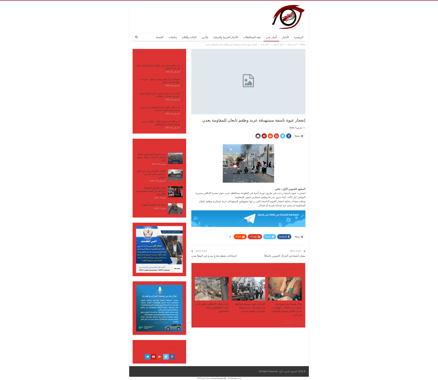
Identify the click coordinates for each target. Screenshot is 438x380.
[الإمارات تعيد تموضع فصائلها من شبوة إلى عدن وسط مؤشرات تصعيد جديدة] (248, 288)
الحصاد (159, 37)
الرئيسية (298, 37)
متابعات (172, 37)
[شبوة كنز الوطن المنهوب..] (175, 208)
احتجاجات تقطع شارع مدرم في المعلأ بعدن (214, 255)
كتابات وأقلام (189, 37)
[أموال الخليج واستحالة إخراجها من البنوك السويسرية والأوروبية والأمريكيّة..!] (175, 191)
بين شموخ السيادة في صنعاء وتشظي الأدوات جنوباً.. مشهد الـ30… (151, 157)
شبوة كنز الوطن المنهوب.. (153, 204)
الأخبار (285, 37)
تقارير (205, 37)
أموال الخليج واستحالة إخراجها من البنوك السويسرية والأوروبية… (151, 191)
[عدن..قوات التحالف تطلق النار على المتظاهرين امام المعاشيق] (211, 288)
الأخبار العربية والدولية (225, 37)
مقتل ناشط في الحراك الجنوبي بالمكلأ (284, 255)
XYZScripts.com (234, 378)
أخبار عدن (271, 37)
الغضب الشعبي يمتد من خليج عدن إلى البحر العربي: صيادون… (151, 174)
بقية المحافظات (252, 37)
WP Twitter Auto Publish (206, 378)
